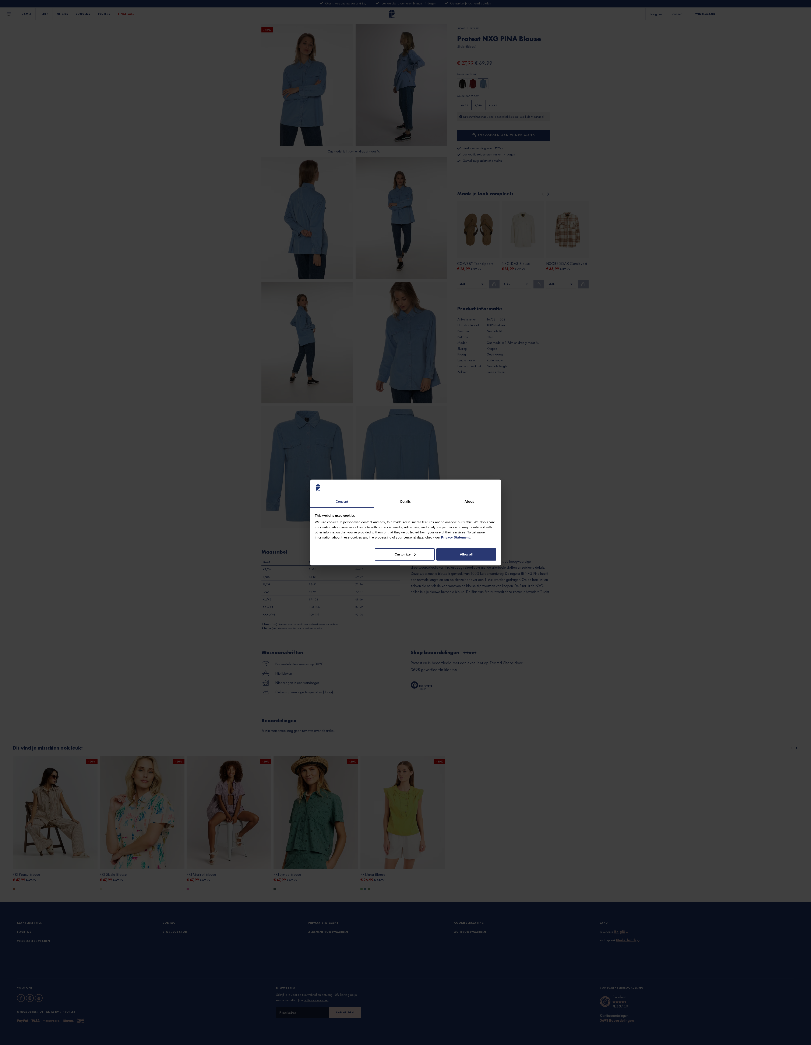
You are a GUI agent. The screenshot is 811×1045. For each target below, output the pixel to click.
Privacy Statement (455, 537)
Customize (402, 554)
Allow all (466, 554)
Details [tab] (405, 501)
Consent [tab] (342, 501)
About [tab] (469, 501)
